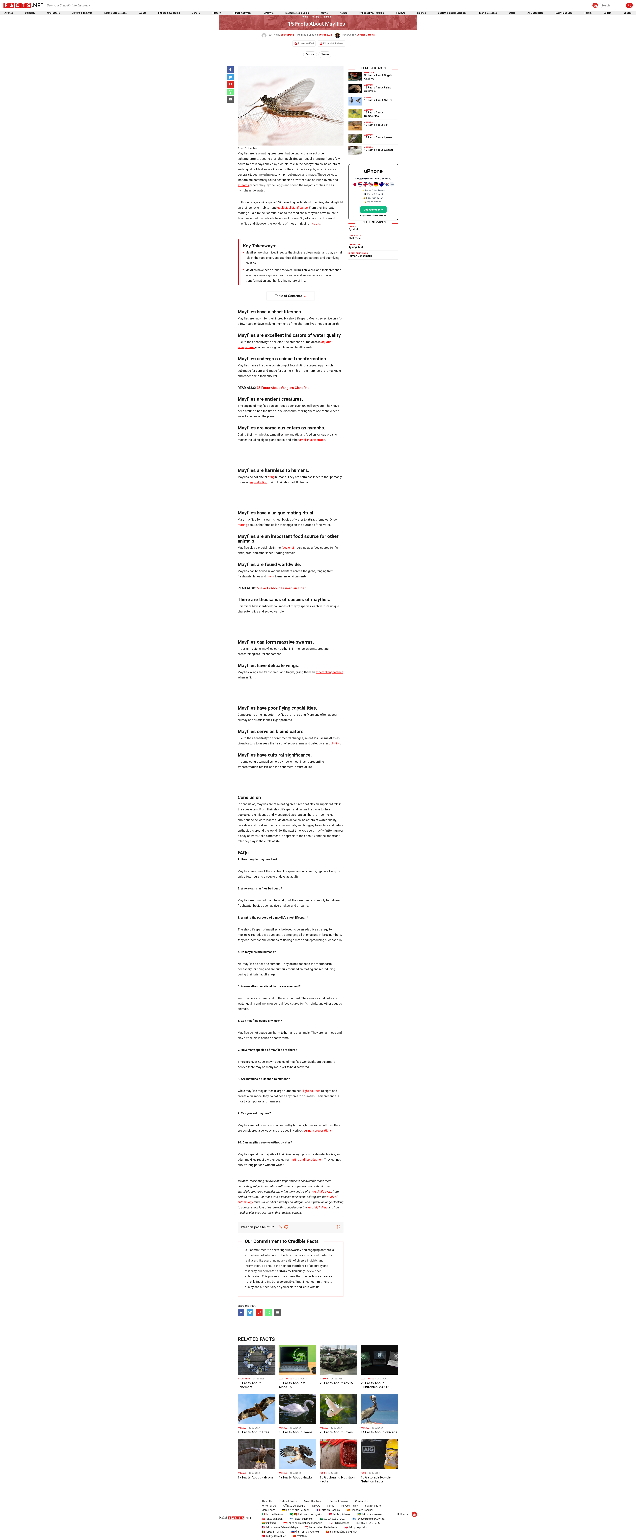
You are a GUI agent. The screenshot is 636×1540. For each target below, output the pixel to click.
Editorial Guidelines (333, 43)
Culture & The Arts (82, 13)
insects (315, 223)
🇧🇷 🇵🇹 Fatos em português (306, 1514)
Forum (588, 13)
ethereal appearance (329, 672)
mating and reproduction (306, 1159)
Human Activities (242, 13)
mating (242, 525)
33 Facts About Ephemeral (249, 1385)
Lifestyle (268, 13)
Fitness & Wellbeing (169, 13)
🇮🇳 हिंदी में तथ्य (269, 1523)
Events (142, 13)
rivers (270, 576)
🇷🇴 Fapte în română (273, 1531)
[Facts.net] (23, 5)
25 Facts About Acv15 (336, 1383)
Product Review (338, 1501)
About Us (267, 1501)
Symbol (353, 229)
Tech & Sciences (488, 13)
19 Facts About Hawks (296, 1477)
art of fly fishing (318, 1207)
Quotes (627, 13)
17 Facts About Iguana (378, 137)
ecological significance (292, 207)
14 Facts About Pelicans (379, 1432)
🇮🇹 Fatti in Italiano (272, 1514)
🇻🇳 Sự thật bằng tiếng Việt (341, 1531)
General (196, 13)
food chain (288, 547)
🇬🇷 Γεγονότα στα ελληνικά (368, 1518)
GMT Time (354, 238)
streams (243, 185)
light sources (311, 1091)
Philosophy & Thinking (371, 13)
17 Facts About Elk (376, 125)
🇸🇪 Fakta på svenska (369, 1514)
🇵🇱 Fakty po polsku (355, 1527)
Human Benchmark (360, 255)
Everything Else (564, 13)
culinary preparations (318, 1130)
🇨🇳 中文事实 (300, 1536)
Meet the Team (313, 1501)
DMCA (316, 1505)
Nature (343, 13)
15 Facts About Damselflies (373, 114)
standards (299, 1265)
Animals (327, 16)
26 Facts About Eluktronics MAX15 (375, 1385)
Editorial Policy (288, 1501)
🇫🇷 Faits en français (328, 1510)
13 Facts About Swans (296, 1432)
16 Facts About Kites (253, 1432)
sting (271, 477)
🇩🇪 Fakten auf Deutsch (295, 1510)
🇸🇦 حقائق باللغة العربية (332, 1518)
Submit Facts (373, 1505)
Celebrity (30, 13)
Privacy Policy (349, 1505)
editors (282, 1271)
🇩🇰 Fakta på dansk (339, 1514)
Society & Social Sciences (452, 13)
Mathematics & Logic (297, 13)
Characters (53, 13)
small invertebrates (312, 440)
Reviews (400, 13)
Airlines (8, 13)
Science (421, 13)
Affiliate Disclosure (294, 1505)
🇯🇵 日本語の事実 (339, 1523)
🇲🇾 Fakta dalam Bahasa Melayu (280, 1527)
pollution (334, 743)
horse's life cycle (321, 1191)
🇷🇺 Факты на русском (305, 1531)
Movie (324, 13)
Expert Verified (306, 43)
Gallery (607, 13)
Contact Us (362, 1501)
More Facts (268, 1510)
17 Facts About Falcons (255, 1477)
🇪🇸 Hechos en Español (360, 1510)
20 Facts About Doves (336, 1432)
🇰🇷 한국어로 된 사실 (368, 1523)
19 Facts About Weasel (378, 149)
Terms (330, 1505)
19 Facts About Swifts (378, 100)
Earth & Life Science (115, 13)
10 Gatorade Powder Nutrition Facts (376, 1479)
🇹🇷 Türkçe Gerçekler (274, 1536)
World (512, 13)
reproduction (258, 482)
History (216, 13)
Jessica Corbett (366, 34)
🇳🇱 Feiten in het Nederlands (321, 1527)
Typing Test (355, 247)
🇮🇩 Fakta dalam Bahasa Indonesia (302, 1523)
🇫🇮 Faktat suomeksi (301, 1518)
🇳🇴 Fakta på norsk (272, 1518)
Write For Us (269, 1505)
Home (304, 16)
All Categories (535, 13)
